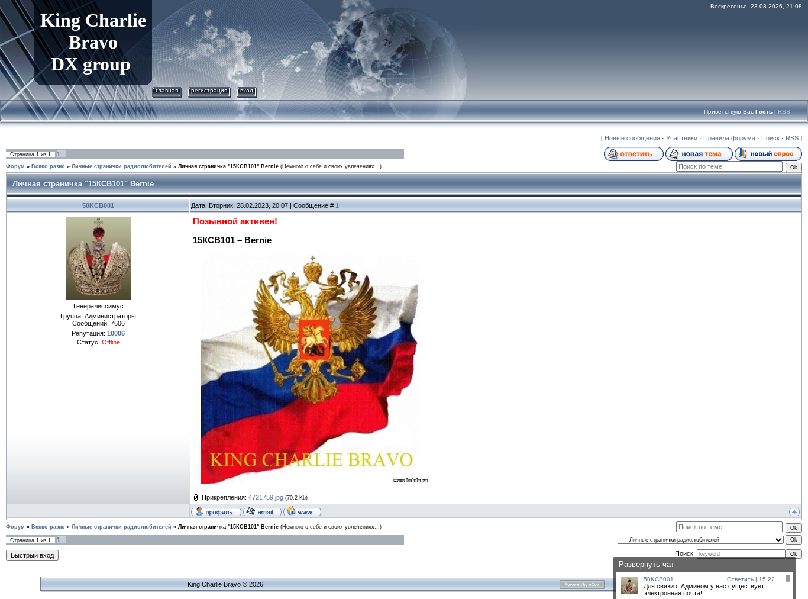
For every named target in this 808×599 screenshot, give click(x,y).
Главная (167, 90)
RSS (784, 111)
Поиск (770, 137)
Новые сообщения (632, 137)
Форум (15, 166)
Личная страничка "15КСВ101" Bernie (228, 166)
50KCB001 (98, 205)
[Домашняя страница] (302, 510)
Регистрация (209, 90)
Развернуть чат (646, 564)
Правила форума (729, 137)
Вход (246, 90)
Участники (681, 137)
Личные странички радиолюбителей (122, 166)
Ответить (740, 579)
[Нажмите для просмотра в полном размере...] (311, 259)
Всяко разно (48, 166)
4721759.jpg (265, 497)
